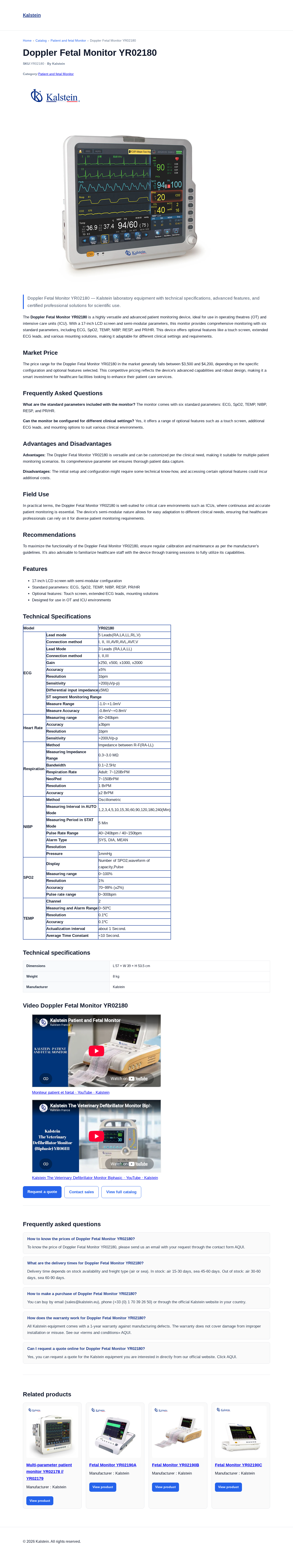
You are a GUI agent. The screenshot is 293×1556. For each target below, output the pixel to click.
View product (40, 1500)
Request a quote (42, 1192)
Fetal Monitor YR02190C (238, 1465)
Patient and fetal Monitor (56, 74)
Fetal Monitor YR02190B (175, 1465)
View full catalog (121, 1192)
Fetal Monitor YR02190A (112, 1465)
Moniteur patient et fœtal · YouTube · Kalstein (70, 1092)
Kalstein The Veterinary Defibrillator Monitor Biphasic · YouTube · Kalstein (95, 1178)
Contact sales (81, 1192)
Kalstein (32, 15)
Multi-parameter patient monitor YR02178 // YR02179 (49, 1472)
